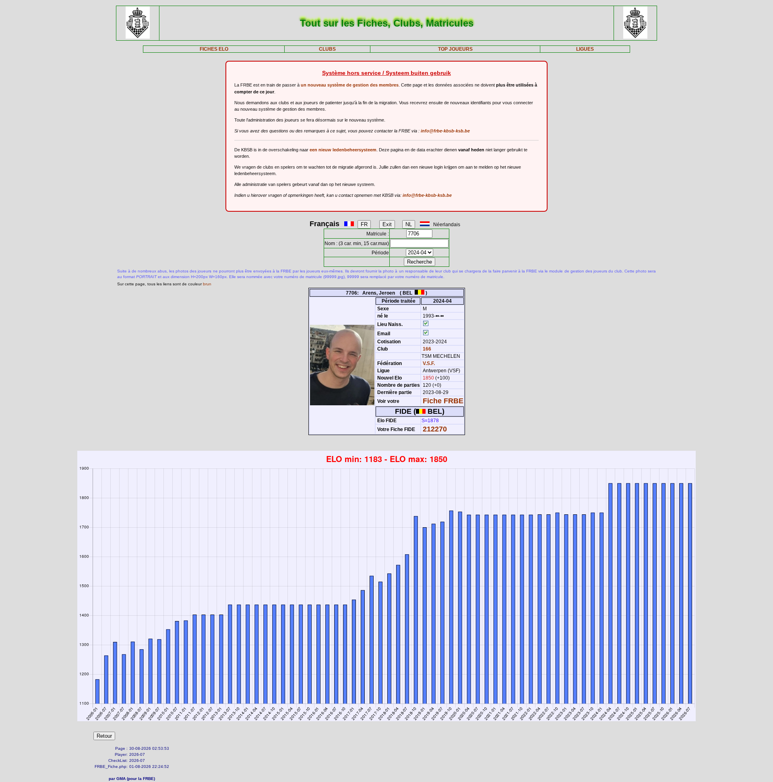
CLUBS (327, 49)
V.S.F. (429, 363)
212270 (435, 429)
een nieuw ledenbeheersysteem (343, 149)
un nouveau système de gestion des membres (350, 85)
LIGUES (585, 49)
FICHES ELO (214, 49)
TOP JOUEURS (455, 49)
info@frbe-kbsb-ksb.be (445, 130)
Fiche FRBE (443, 401)
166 (426, 349)
